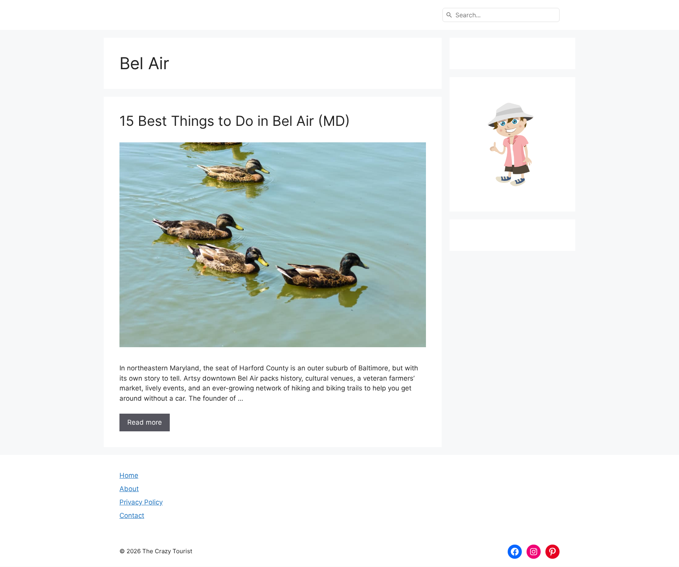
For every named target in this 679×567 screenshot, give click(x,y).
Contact (131, 515)
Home (128, 475)
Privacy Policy (141, 502)
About (129, 489)
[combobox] (501, 15)
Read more (144, 422)
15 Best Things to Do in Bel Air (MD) (234, 120)
